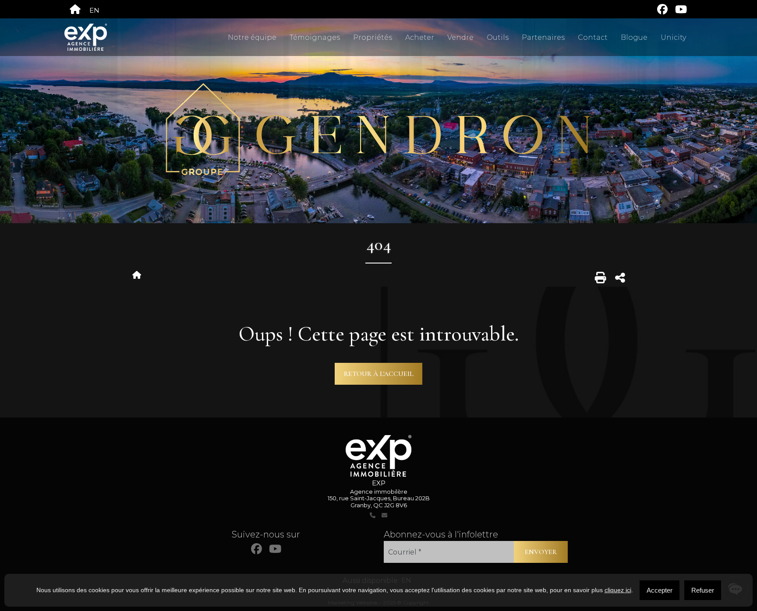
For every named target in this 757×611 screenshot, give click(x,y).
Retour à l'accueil (379, 373)
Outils (498, 37)
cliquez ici (618, 589)
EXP (379, 483)
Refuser (702, 590)
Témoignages (315, 37)
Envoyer (541, 552)
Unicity (673, 37)
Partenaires (543, 37)
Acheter (419, 37)
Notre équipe (252, 37)
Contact (593, 37)
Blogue (634, 37)
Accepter (659, 590)
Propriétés (372, 37)
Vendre (460, 37)
